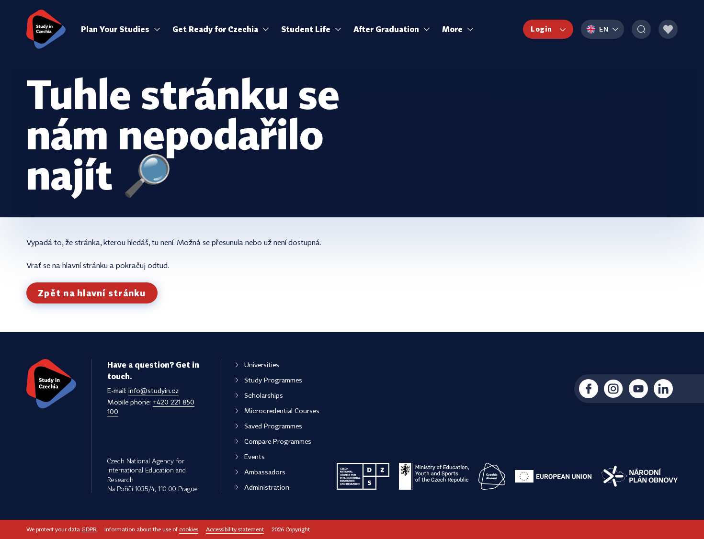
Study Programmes (273, 380)
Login (541, 29)
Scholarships (263, 395)
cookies (188, 529)
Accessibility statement (235, 529)
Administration (266, 487)
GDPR (89, 529)
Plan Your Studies (115, 29)
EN (604, 29)
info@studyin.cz (153, 390)
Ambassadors (264, 472)
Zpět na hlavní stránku (92, 293)
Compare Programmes (277, 441)
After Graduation (386, 29)
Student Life (305, 29)
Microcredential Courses (281, 410)
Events (254, 456)
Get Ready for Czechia (215, 29)
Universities (261, 364)
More (452, 29)
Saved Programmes (273, 426)
